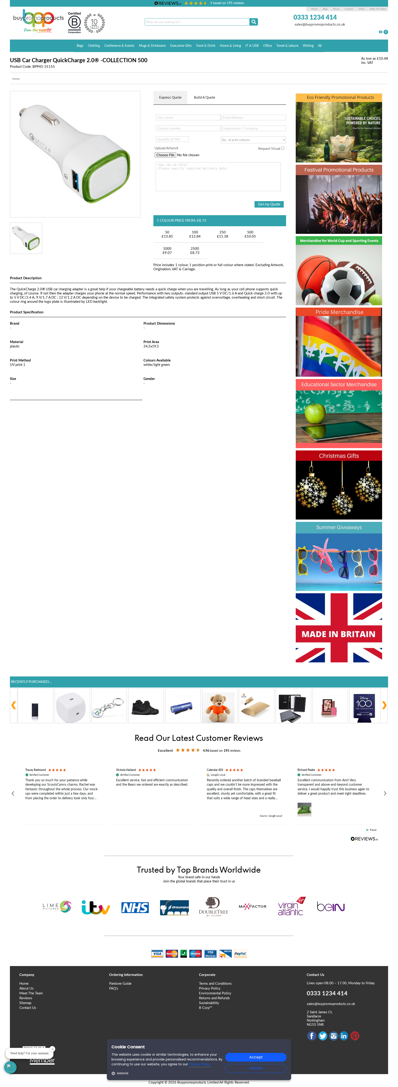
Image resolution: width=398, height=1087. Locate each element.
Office (267, 45)
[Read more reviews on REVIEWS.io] (364, 839)
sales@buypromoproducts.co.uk (320, 24)
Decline (256, 1068)
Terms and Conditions (215, 983)
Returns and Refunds (214, 998)
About (336, 9)
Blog (325, 9)
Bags (80, 45)
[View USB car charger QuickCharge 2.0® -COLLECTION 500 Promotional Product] (75, 154)
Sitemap (25, 1003)
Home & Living (230, 45)
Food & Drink (205, 45)
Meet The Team (378, 9)
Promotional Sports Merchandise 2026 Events (333, 251)
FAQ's (362, 9)
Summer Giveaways (335, 529)
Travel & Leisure (287, 45)
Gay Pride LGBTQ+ (333, 315)
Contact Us (27, 1008)
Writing (308, 45)
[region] (199, 793)
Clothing (94, 45)
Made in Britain (326, 600)
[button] (13, 793)
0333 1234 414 (315, 17)
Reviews (25, 998)
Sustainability (209, 1003)
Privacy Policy (209, 988)
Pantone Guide (120, 983)
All (320, 45)
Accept (256, 1057)
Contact (349, 9)
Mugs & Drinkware (152, 45)
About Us (26, 988)
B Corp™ (205, 1008)
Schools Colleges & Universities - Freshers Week (338, 394)
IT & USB (252, 45)
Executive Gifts (181, 45)
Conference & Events (119, 45)
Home (314, 9)
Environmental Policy (215, 993)
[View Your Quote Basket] (381, 32)
